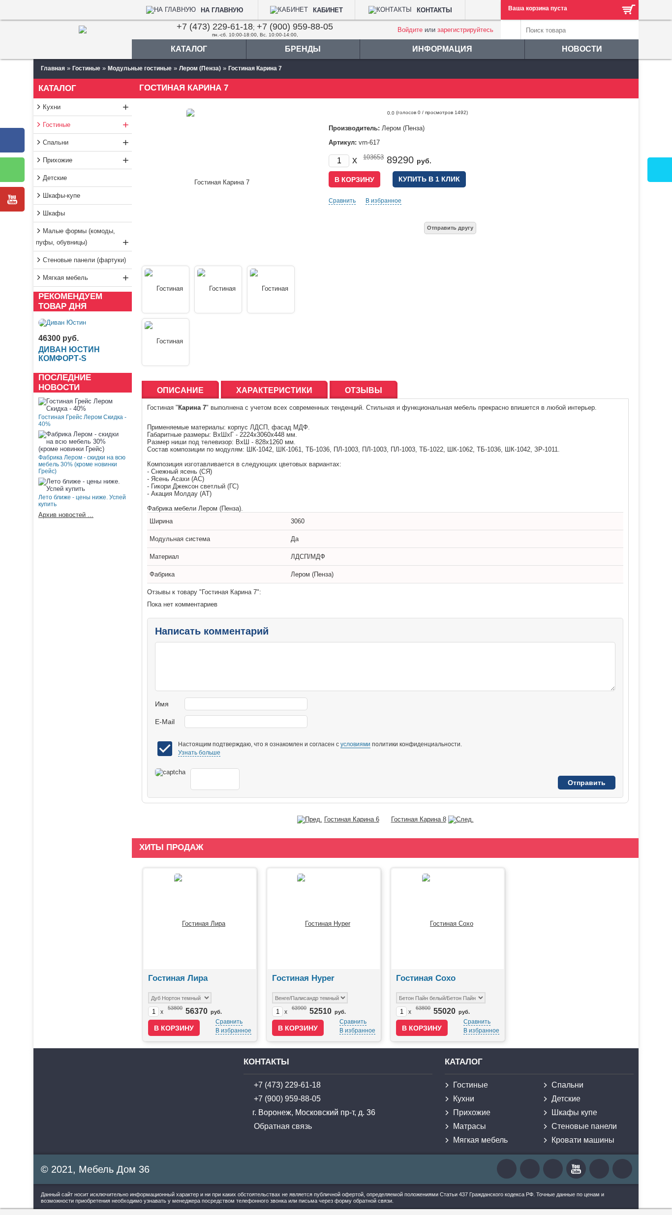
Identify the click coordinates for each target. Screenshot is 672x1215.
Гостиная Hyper (303, 978)
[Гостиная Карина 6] (309, 819)
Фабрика (162, 574)
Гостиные (86, 125)
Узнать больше (199, 752)
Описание (180, 390)
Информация (442, 49)
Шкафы (54, 213)
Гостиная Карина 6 (351, 819)
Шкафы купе (574, 1112)
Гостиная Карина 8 (418, 819)
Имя (162, 704)
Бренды (303, 49)
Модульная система (180, 539)
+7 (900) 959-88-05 (295, 26)
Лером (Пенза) (312, 574)
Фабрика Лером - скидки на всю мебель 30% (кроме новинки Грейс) (81, 464)
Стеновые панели (584, 1126)
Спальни (86, 142)
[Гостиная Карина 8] (461, 819)
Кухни (86, 107)
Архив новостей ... (65, 514)
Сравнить (342, 200)
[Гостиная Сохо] (447, 918)
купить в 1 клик (429, 179)
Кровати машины (582, 1140)
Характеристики (274, 390)
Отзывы (363, 390)
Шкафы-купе (61, 195)
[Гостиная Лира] (199, 918)
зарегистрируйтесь (465, 29)
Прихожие (86, 160)
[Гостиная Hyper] (323, 918)
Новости (582, 49)
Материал (164, 556)
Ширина (161, 521)
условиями (355, 744)
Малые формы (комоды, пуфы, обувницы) (82, 237)
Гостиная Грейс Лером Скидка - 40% (82, 420)
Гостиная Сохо (426, 978)
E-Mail (165, 722)
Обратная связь (283, 1126)
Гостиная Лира (178, 978)
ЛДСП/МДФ (308, 556)
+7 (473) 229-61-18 (215, 26)
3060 (298, 521)
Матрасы (469, 1126)
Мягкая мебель (86, 278)
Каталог (189, 49)
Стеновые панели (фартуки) (84, 260)
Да (295, 539)
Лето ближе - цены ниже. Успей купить (82, 501)
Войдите (410, 29)
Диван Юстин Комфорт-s (69, 354)
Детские (55, 178)
